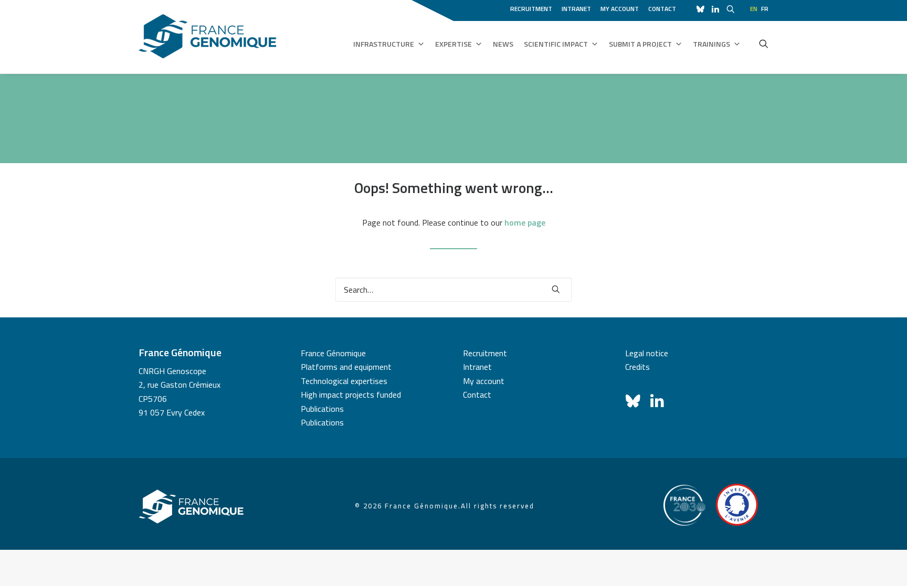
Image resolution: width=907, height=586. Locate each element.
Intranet (576, 9)
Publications (322, 408)
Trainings (711, 43)
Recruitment (531, 9)
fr (764, 9)
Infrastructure (383, 43)
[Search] (453, 290)
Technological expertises (344, 381)
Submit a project (640, 43)
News (503, 43)
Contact (662, 9)
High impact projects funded (351, 394)
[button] (763, 43)
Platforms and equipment (346, 366)
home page (524, 222)
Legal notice (646, 353)
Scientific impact (556, 43)
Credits (637, 366)
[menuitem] (533, 7)
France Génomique (333, 353)
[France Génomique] (208, 36)
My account (619, 9)
